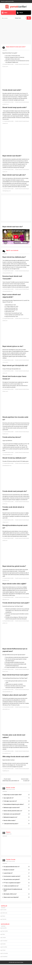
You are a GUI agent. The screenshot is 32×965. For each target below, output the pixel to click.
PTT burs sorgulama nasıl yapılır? (12, 882)
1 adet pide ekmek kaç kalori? (11, 823)
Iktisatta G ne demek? (9, 869)
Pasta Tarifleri (5, 931)
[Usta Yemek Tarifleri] (16, 6)
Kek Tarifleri (4, 947)
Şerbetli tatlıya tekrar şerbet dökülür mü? (11, 780)
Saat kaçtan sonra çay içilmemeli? (12, 814)
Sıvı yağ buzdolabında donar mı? (12, 866)
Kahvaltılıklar (4, 956)
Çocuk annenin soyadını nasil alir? (12, 876)
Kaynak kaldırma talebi (8, 64)
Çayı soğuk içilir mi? (9, 797)
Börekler (4, 943)
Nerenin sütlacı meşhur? (10, 820)
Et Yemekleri (4, 940)
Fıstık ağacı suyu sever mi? (10, 801)
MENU (5, 12)
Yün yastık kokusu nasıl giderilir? (12, 879)
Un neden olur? (26, 780)
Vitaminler (4, 919)
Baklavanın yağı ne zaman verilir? (12, 807)
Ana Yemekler (5, 953)
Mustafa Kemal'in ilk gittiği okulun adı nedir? (13, 890)
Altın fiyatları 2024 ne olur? (10, 894)
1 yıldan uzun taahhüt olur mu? (11, 885)
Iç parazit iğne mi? (8, 873)
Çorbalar (4, 937)
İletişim (3, 916)
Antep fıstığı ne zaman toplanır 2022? (13, 794)
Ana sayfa (4, 909)
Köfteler (3, 950)
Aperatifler (4, 928)
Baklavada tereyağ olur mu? (10, 817)
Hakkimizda (4, 912)
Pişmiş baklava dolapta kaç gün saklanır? (14, 804)
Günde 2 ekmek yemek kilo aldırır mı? (13, 810)
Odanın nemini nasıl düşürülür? (11, 897)
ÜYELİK (21, 12)
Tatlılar (3, 934)
